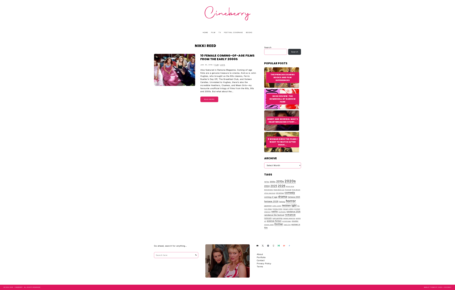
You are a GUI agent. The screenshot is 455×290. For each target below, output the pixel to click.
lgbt (294, 205)
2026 (281, 186)
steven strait (269, 224)
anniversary (268, 189)
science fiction (274, 221)
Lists (222, 65)
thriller (278, 224)
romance (290, 214)
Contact (261, 260)
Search (267, 47)
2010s (280, 181)
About (260, 254)
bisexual (288, 189)
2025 (273, 185)
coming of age (271, 197)
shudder (295, 221)
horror (291, 201)
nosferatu (282, 212)
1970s (266, 182)
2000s (272, 182)
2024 (267, 186)
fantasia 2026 (271, 201)
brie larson (296, 189)
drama (282, 196)
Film (216, 65)
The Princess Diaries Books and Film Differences (283, 77)
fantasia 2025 (294, 197)
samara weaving (289, 218)
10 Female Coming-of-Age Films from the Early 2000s (227, 57)
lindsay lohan (277, 209)
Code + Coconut (444, 287)
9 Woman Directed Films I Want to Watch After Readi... (282, 142)
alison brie (290, 186)
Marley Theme (429, 287)
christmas (280, 193)
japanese (268, 206)
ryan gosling (277, 218)
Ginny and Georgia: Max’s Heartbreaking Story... (282, 120)
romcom (268, 218)
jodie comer (276, 206)
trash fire (287, 224)
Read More (209, 99)
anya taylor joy (279, 189)
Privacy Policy (264, 263)
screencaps (286, 221)
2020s (290, 181)
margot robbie (288, 209)
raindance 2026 (293, 212)
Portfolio (261, 257)
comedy (290, 192)
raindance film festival (274, 215)
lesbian (286, 205)
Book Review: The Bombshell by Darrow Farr (283, 99)
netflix (274, 211)
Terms (260, 266)
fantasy (282, 201)
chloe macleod (269, 193)
